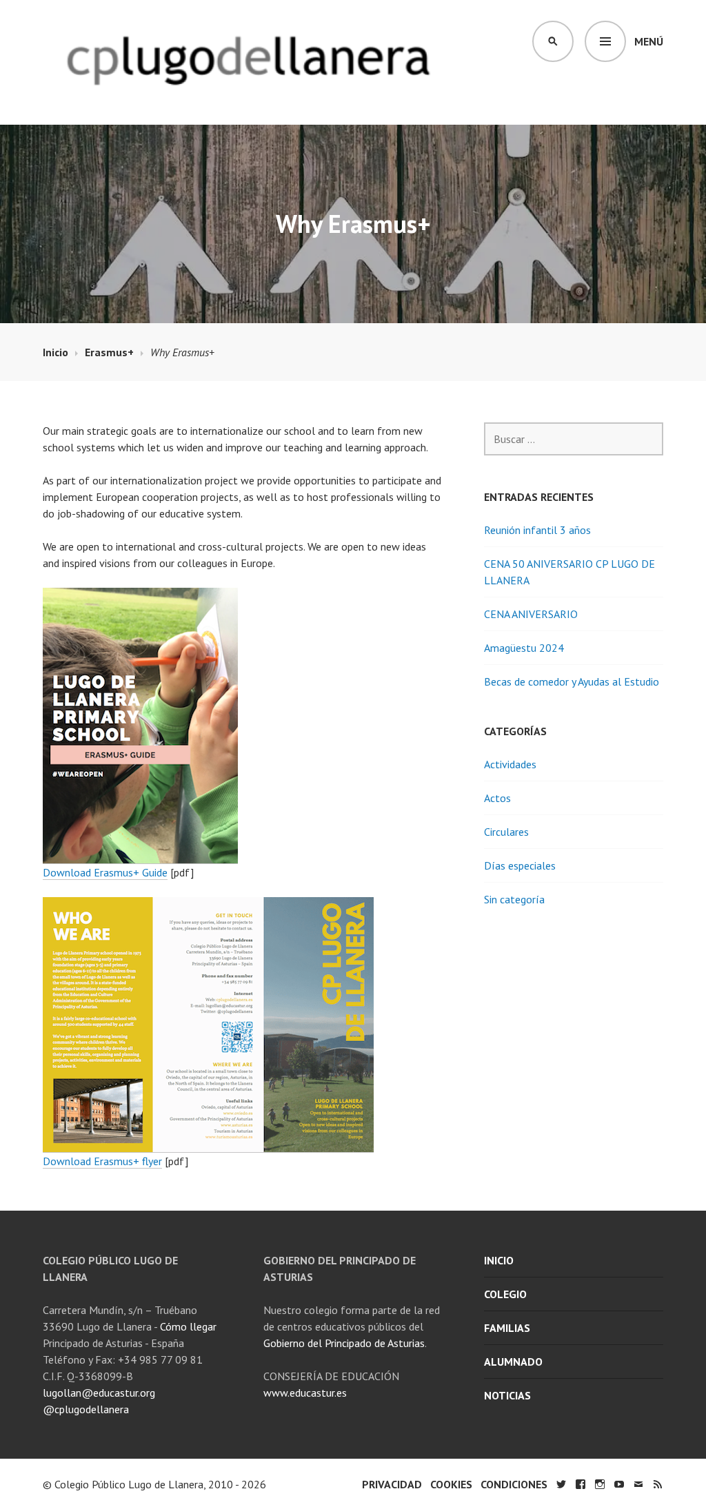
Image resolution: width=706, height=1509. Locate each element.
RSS (657, 1484)
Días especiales (520, 865)
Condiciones (514, 1484)
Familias (507, 1328)
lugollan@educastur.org (99, 1392)
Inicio (499, 1260)
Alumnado (513, 1361)
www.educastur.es (305, 1392)
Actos (497, 798)
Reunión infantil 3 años (537, 530)
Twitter (561, 1484)
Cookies (451, 1484)
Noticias (507, 1395)
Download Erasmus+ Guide (105, 872)
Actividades (510, 764)
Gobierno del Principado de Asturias (344, 1343)
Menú (648, 41)
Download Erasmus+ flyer (102, 1161)
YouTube (619, 1484)
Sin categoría (514, 899)
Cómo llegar (188, 1326)
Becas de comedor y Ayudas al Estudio (571, 681)
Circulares (506, 832)
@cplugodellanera (86, 1409)
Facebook (580, 1484)
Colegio (505, 1294)
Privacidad (392, 1484)
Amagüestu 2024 (524, 648)
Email (638, 1484)
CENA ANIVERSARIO (531, 614)
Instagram (599, 1484)
